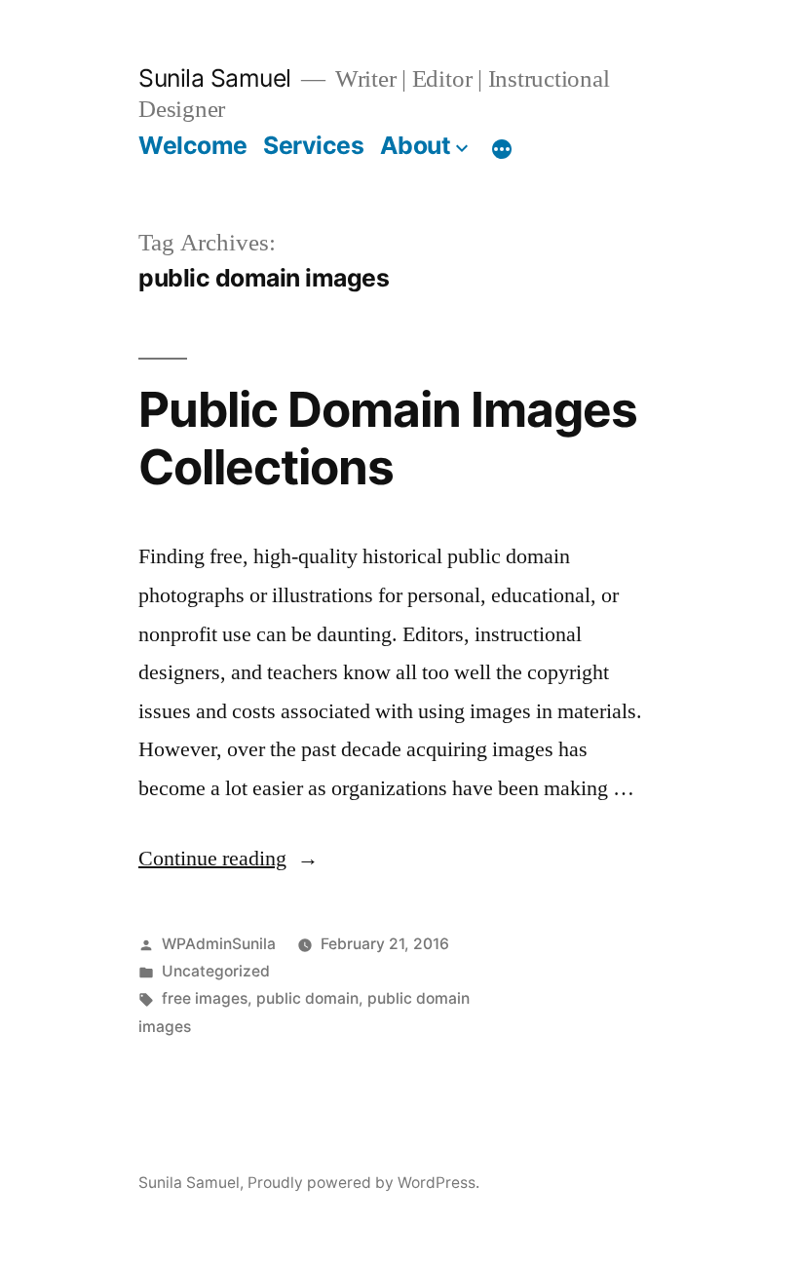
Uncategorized (216, 971)
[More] (502, 149)
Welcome (192, 145)
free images (204, 998)
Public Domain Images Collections (387, 438)
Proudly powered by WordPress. (363, 1182)
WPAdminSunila (219, 944)
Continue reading (228, 858)
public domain (307, 998)
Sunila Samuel (214, 78)
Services (313, 145)
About (415, 145)
